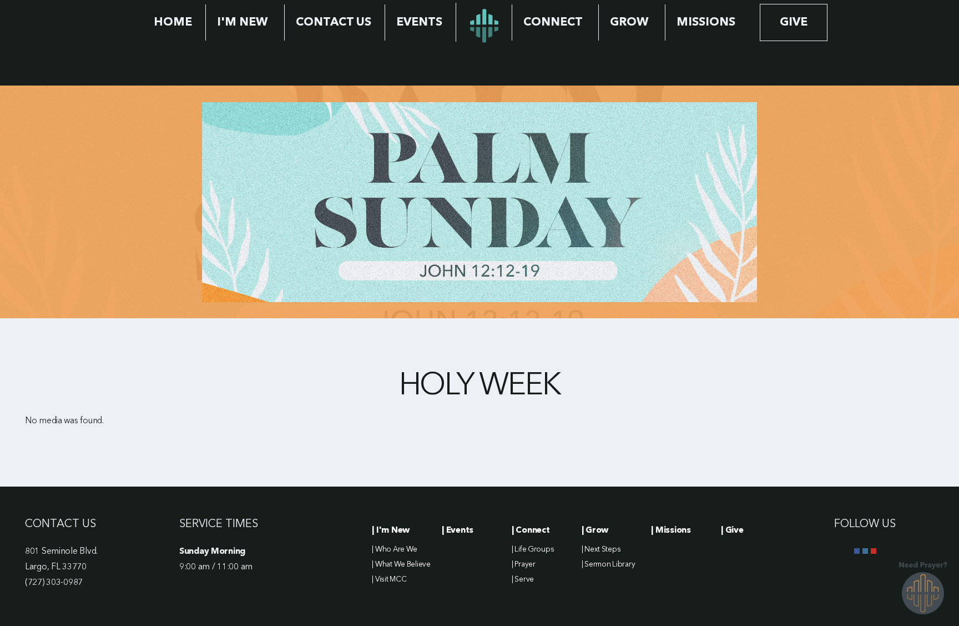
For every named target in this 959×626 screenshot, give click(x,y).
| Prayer (524, 564)
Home (173, 22)
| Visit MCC (389, 579)
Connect (554, 22)
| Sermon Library (608, 564)
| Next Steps (601, 549)
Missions (706, 22)
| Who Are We (394, 549)
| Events (457, 530)
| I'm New (390, 530)
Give (793, 22)
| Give (732, 530)
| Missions (670, 530)
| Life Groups (533, 549)
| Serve (523, 579)
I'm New (244, 22)
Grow (631, 22)
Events (419, 22)
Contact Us (333, 22)
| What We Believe (401, 564)
